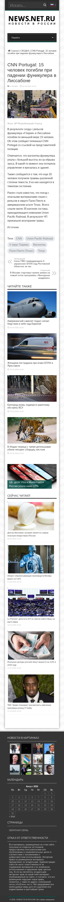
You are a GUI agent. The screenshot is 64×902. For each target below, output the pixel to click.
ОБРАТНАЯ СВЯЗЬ (18, 830)
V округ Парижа (19, 244)
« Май (12, 816)
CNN (19, 238)
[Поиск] (44, 5)
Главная (15, 51)
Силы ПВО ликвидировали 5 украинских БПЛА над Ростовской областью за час (32, 263)
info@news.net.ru (24, 884)
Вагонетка (39, 244)
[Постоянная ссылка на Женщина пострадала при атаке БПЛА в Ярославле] (32, 359)
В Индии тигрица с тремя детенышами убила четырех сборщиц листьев (29, 448)
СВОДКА (25, 51)
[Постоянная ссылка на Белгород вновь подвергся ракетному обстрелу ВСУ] (32, 401)
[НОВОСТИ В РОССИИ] (32, 24)
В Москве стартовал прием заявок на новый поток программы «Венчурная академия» (30, 274)
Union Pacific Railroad (40, 238)
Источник (13, 227)
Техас (41, 250)
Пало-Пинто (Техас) (21, 250)
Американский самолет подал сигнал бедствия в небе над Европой (28, 322)
